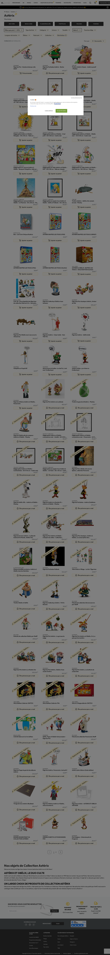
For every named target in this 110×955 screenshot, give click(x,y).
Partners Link (33, 106)
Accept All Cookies (61, 110)
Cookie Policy (57, 103)
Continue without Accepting (76, 97)
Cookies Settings (49, 110)
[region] (56, 105)
